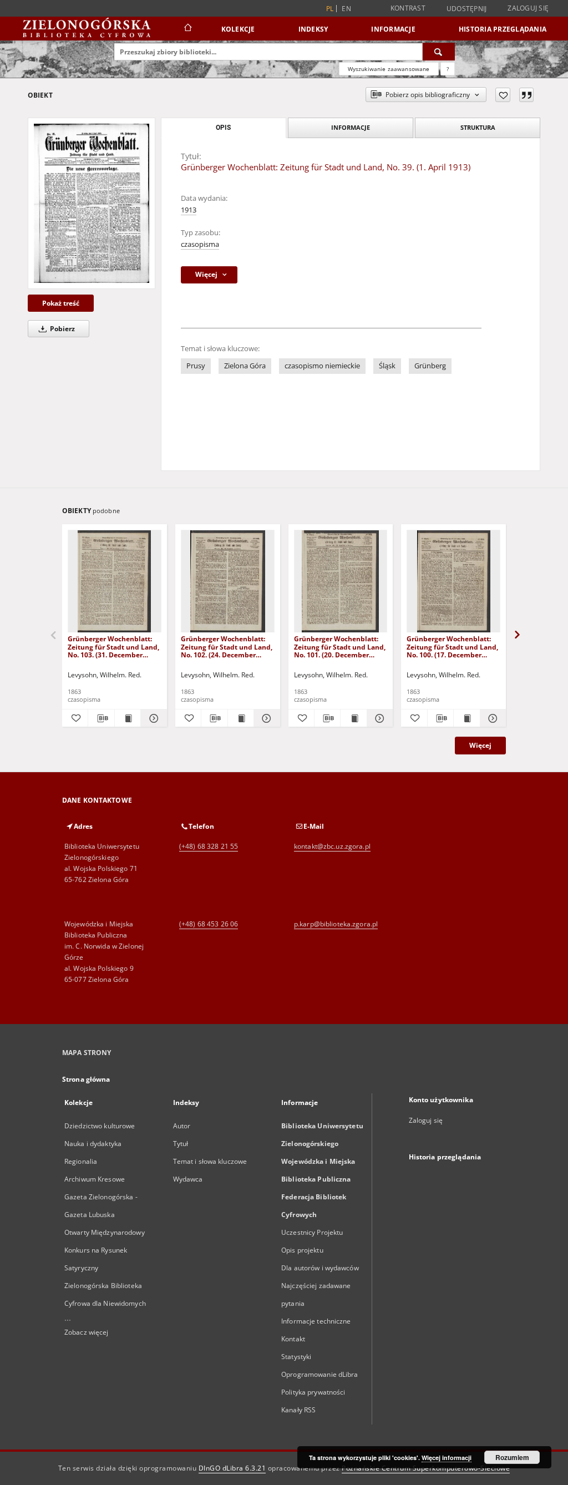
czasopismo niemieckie (322, 366)
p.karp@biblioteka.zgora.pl (336, 924)
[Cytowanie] (526, 95)
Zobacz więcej (86, 1332)
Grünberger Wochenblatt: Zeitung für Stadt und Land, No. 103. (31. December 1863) (113, 646)
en (346, 8)
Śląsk (387, 366)
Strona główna (86, 1079)
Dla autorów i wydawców (320, 1268)
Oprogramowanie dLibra (319, 1374)
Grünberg (430, 366)
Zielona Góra (245, 366)
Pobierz (61, 328)
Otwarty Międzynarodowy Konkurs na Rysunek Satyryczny (104, 1250)
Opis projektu (302, 1250)
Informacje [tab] (350, 127)
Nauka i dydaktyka (92, 1143)
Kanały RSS (298, 1410)
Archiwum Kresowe (94, 1179)
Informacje (393, 29)
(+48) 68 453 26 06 (208, 924)
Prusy (195, 366)
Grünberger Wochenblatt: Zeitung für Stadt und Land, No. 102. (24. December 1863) (226, 646)
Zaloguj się (528, 8)
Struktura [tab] (477, 127)
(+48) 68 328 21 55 (208, 846)
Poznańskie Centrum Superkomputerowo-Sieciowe (426, 1468)
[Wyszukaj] (439, 51)
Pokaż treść (60, 303)
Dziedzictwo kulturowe (99, 1126)
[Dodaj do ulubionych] (502, 95)
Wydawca (188, 1179)
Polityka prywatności (313, 1392)
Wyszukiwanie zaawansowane (389, 69)
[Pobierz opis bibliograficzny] (101, 718)
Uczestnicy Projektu (312, 1232)
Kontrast (407, 8)
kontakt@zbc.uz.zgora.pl (332, 846)
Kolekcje (238, 29)
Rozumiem (512, 1457)
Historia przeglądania (502, 29)
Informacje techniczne (316, 1321)
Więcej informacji (446, 1457)
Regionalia (80, 1161)
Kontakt (293, 1339)
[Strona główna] (187, 29)
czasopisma (200, 244)
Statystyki (296, 1356)
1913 (188, 210)
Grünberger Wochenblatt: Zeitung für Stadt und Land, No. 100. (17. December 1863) (452, 646)
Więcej (480, 745)
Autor (182, 1126)
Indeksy (313, 29)
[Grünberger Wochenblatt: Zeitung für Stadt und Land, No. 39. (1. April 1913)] (91, 203)
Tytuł (181, 1143)
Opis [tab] (223, 127)
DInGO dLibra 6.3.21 (232, 1468)
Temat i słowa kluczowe (210, 1161)
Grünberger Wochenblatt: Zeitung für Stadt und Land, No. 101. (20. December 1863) (340, 646)
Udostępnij (467, 8)
